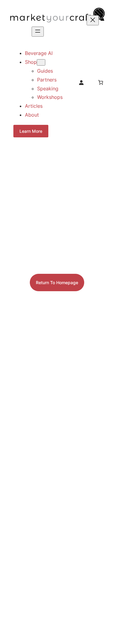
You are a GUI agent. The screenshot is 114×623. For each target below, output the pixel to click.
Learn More (30, 131)
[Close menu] (93, 20)
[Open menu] (38, 32)
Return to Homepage (57, 282)
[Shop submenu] (41, 62)
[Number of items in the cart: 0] (101, 82)
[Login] (81, 82)
